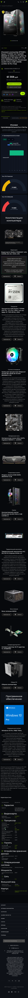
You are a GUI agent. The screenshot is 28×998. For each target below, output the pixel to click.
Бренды (3, 925)
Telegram (12, 980)
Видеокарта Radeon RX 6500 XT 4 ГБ (12, 68)
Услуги (3, 921)
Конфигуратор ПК (6, 915)
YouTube (15, 980)
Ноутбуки (4, 911)
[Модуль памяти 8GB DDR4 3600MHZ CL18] (14, 459)
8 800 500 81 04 (14, 945)
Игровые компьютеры (7, 908)
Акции (3, 918)
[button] (10, 40)
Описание (5, 118)
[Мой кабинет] (23, 2)
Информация (5, 931)
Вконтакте (9, 980)
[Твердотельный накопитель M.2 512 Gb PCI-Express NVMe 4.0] (14, 536)
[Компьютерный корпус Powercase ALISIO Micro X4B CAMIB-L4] (14, 496)
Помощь (3, 935)
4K (12, 139)
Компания (4, 928)
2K (9, 139)
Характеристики (6, 276)
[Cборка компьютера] (14, 668)
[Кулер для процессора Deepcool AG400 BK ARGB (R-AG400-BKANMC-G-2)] (14, 356)
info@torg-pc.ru (15, 948)
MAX (19, 980)
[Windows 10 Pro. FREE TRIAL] (14, 715)
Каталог (3, 905)
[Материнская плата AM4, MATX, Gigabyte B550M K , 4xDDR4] (14, 422)
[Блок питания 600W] (14, 595)
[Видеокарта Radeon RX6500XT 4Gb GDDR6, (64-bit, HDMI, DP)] (14, 236)
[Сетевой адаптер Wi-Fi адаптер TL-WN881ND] (14, 631)
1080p (5, 139)
